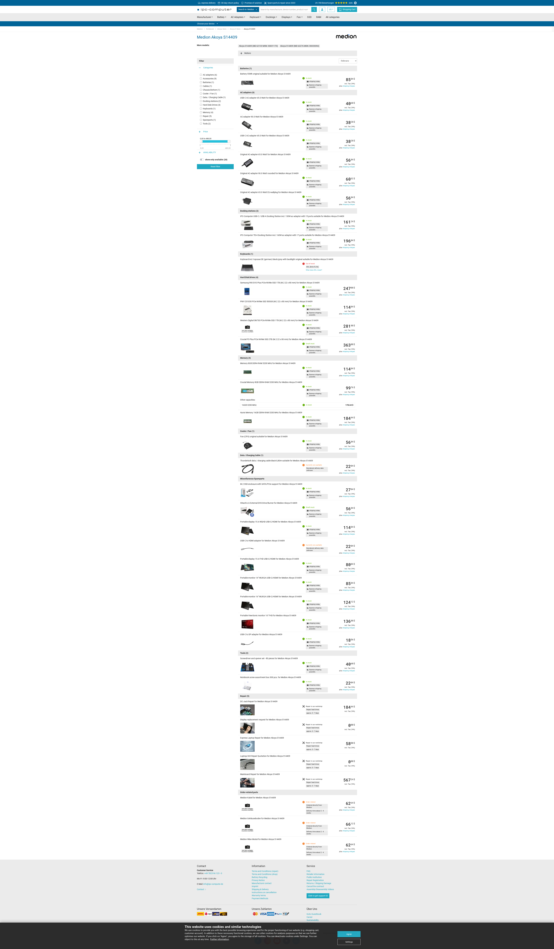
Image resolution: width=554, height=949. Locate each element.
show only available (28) (216, 159)
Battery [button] (220, 17)
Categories (208, 67)
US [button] (330, 9)
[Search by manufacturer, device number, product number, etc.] (314, 9)
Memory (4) (208, 112)
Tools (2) (207, 123)
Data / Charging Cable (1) (214, 97)
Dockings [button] (270, 17)
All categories (332, 17)
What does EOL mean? (314, 270)
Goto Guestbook (314, 914)
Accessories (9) (210, 78)
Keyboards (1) (209, 108)
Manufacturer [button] (204, 17)
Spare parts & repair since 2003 (281, 3)
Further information (219, 939)
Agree (349, 934)
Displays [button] (286, 17)
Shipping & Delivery (260, 889)
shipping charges (349, 86)
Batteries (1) (208, 82)
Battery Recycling (259, 877)
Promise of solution (253, 3)
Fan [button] (299, 17)
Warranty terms (259, 895)
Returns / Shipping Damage (319, 883)
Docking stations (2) (212, 101)
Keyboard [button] (254, 17)
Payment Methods (260, 898)
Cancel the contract (315, 886)
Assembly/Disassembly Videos (320, 889)
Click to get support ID (318, 896)
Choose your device (205, 24)
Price (205, 131)
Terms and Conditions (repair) (265, 871)
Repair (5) (207, 116)
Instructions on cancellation (264, 892)
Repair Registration (315, 880)
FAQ (308, 871)
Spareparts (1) (209, 120)
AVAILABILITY (209, 152)
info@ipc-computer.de (213, 884)
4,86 (334, 3)
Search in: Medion (246, 9)
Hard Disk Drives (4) (211, 105)
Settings (349, 942)
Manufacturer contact (262, 883)
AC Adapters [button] (237, 17)
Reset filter (215, 166)
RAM (318, 17)
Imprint (255, 886)
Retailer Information (315, 874)
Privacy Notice (258, 880)
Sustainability (313, 920)
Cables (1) (207, 86)
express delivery (208, 3)
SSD (309, 17)
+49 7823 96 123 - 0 (213, 873)
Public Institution (314, 877)
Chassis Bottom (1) (211, 90)
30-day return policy (230, 3)
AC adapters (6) (210, 75)
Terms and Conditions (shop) (265, 874)
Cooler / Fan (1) (210, 93)
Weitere (247, 53)
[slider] (201, 141)
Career (309, 917)
